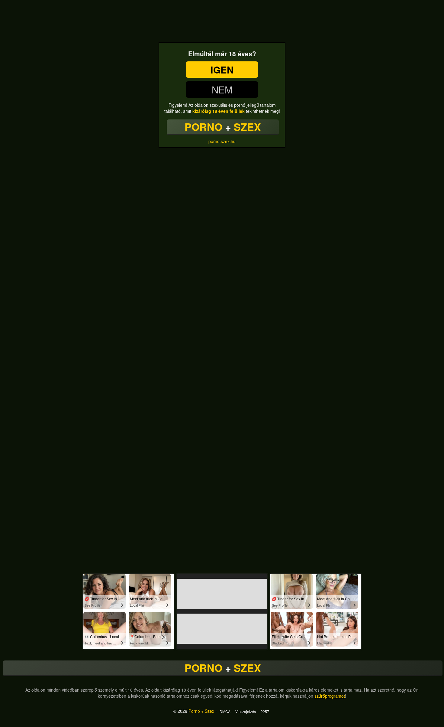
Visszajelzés (245, 711)
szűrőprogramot (329, 696)
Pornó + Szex (201, 711)
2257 (265, 711)
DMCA (225, 711)
